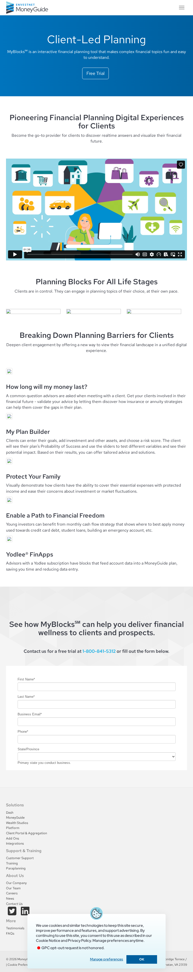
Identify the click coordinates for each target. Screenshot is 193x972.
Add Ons (12, 838)
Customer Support (20, 858)
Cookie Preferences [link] (21, 965)
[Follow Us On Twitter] (12, 913)
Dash (9, 812)
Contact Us (14, 904)
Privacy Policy (79, 940)
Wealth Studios (17, 823)
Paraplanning (16, 868)
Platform (12, 828)
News (10, 898)
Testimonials (15, 928)
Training (12, 863)
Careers (12, 893)
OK (141, 959)
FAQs (10, 933)
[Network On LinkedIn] (25, 913)
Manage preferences (106, 959)
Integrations (15, 843)
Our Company (16, 883)
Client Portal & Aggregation (26, 833)
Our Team (13, 888)
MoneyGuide (15, 817)
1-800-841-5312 (99, 651)
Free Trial (95, 73)
